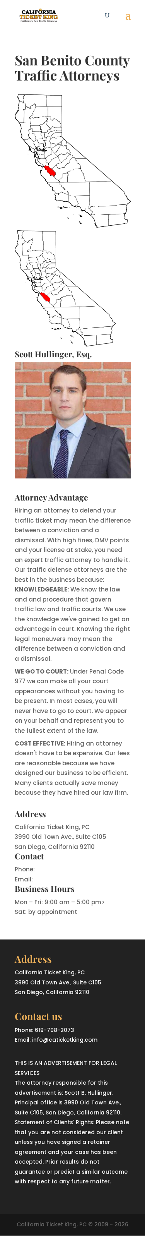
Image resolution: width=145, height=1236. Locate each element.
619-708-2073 (57, 869)
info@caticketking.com (69, 879)
